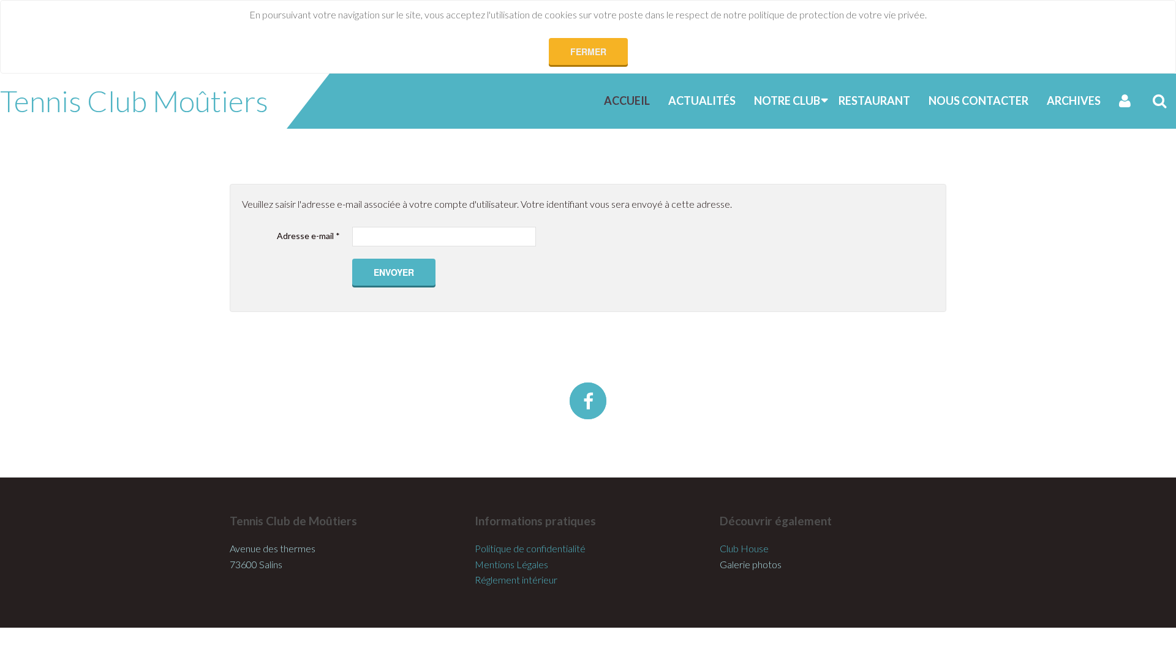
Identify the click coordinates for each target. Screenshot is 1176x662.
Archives (1074, 100)
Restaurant (874, 100)
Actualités (702, 100)
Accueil (627, 100)
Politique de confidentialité (530, 548)
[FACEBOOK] (588, 400)
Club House (744, 548)
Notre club (787, 100)
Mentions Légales (511, 564)
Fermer (588, 51)
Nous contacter (978, 100)
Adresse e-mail (308, 235)
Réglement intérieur (516, 579)
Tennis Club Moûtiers (134, 100)
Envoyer (394, 272)
